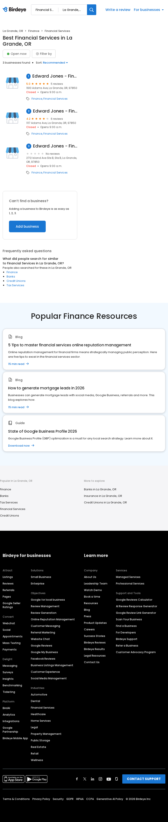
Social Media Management (49, 678)
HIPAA (80, 799)
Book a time (92, 596)
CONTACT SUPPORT (144, 779)
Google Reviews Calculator (134, 600)
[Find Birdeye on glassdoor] (116, 779)
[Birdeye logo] (15, 10)
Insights (8, 679)
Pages (7, 596)
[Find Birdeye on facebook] (77, 779)
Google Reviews (41, 645)
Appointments (13, 636)
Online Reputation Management (53, 619)
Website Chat (40, 639)
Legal (34, 727)
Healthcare (38, 714)
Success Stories (94, 636)
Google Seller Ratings (11, 605)
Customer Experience (45, 672)
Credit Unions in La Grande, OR (105, 502)
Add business (27, 226)
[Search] (91, 9)
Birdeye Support (126, 639)
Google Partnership (10, 730)
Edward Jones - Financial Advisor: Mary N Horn (55, 146)
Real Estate (38, 747)
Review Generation (43, 613)
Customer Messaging (45, 626)
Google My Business (44, 652)
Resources (91, 603)
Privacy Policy (41, 799)
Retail (34, 753)
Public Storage (40, 740)
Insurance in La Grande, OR (103, 496)
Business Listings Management (52, 665)
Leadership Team (95, 583)
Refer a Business (127, 645)
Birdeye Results (94, 649)
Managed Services (128, 577)
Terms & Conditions (16, 799)
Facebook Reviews (43, 659)
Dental (35, 701)
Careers (89, 629)
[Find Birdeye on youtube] (109, 779)
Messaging (10, 666)
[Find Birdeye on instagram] (100, 779)
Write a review (117, 9)
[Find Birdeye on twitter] (84, 779)
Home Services (41, 721)
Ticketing (9, 692)
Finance (33, 31)
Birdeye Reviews (95, 642)
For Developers (126, 632)
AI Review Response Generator (136, 606)
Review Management (45, 606)
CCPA (90, 799)
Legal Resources (95, 655)
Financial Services (55, 99)
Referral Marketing (43, 632)
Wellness (37, 760)
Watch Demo (93, 590)
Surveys (8, 672)
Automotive (39, 694)
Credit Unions (16, 281)
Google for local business (48, 600)
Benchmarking (12, 685)
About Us (90, 577)
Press (87, 616)
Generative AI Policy (109, 799)
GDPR (70, 799)
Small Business (41, 577)
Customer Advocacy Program (136, 652)
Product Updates (95, 623)
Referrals (8, 590)
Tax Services (15, 285)
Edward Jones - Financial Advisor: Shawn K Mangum (55, 111)
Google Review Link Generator (136, 613)
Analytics (9, 714)
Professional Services (130, 583)
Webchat (9, 623)
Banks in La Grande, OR (100, 489)
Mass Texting (12, 643)
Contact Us (92, 662)
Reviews (8, 583)
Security (58, 799)
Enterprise (37, 583)
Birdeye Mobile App (15, 738)
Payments (10, 649)
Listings (8, 577)
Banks (11, 276)
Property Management (46, 734)
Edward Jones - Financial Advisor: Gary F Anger (54, 76)
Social (6, 630)
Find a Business (126, 626)
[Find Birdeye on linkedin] (92, 779)
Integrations (11, 721)
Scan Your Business (129, 619)
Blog (87, 610)
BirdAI (6, 708)
